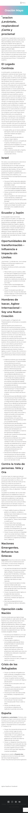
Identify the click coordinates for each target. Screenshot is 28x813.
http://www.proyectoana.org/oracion (16, 759)
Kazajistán (9, 631)
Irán (21, 630)
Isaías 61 (6, 269)
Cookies (4, 804)
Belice (6, 605)
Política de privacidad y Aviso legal (16, 804)
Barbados (22, 603)
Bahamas (11, 603)
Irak (24, 630)
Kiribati (15, 631)
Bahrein (17, 603)
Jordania (3, 631)
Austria (6, 603)
